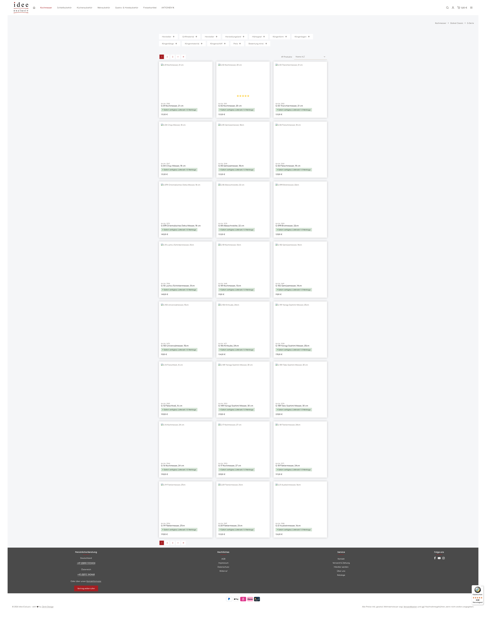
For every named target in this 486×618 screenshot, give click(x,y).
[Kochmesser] (46, 7)
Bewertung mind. (256, 43)
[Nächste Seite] (178, 57)
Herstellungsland (233, 36)
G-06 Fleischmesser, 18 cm (288, 166)
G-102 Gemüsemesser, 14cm (289, 286)
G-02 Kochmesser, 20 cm (230, 106)
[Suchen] (447, 7)
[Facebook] (435, 559)
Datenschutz (223, 567)
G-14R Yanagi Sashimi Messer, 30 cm (235, 406)
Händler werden (341, 567)
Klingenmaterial (192, 43)
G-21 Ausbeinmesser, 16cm (288, 525)
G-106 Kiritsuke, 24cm (228, 346)
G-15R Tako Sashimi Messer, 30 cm (292, 406)
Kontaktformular (93, 581)
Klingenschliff (216, 43)
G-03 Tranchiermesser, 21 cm (289, 106)
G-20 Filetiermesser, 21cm (230, 525)
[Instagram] (443, 559)
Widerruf (223, 571)
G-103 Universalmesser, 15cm (175, 346)
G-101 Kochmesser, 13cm (229, 286)
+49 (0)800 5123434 (86, 563)
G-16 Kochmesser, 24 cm (172, 465)
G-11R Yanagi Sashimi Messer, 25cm (292, 346)
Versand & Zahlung (341, 563)
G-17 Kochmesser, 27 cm (229, 465)
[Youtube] (439, 559)
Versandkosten (410, 606)
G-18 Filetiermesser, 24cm (288, 465)
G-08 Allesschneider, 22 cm (231, 225)
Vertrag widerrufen (86, 588)
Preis (236, 43)
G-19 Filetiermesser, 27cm (173, 525)
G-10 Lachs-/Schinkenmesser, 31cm (178, 286)
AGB (223, 559)
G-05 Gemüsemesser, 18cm (231, 166)
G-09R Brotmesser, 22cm (287, 225)
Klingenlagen (300, 36)
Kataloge (341, 575)
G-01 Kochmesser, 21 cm (172, 106)
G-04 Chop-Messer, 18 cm (173, 166)
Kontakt (341, 559)
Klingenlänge (168, 43)
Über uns (341, 571)
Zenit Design (48, 606)
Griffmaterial (188, 36)
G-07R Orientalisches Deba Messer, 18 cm (181, 225)
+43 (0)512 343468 (86, 574)
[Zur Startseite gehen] (21, 8)
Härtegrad (257, 36)
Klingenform (278, 36)
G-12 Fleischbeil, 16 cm (171, 406)
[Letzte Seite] (183, 57)
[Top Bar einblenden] (471, 7)
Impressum (223, 563)
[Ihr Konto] (452, 7)
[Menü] (481, 586)
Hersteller (166, 36)
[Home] (34, 7)
